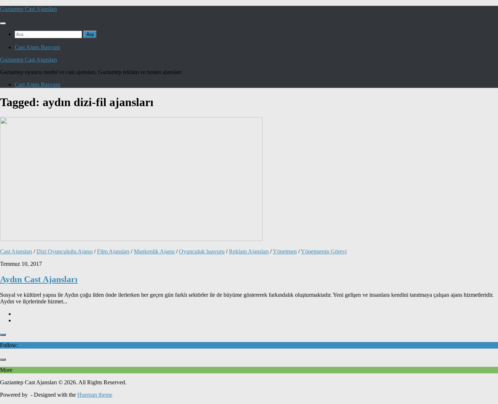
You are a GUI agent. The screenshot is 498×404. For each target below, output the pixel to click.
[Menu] (3, 23)
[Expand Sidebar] (3, 335)
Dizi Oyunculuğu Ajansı (64, 251)
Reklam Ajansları (249, 251)
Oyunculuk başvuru (202, 251)
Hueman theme (94, 395)
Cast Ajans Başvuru (37, 47)
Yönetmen (285, 251)
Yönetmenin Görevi (324, 251)
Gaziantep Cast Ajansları (28, 9)
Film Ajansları (113, 251)
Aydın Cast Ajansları (39, 279)
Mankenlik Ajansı (154, 251)
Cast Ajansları (16, 251)
